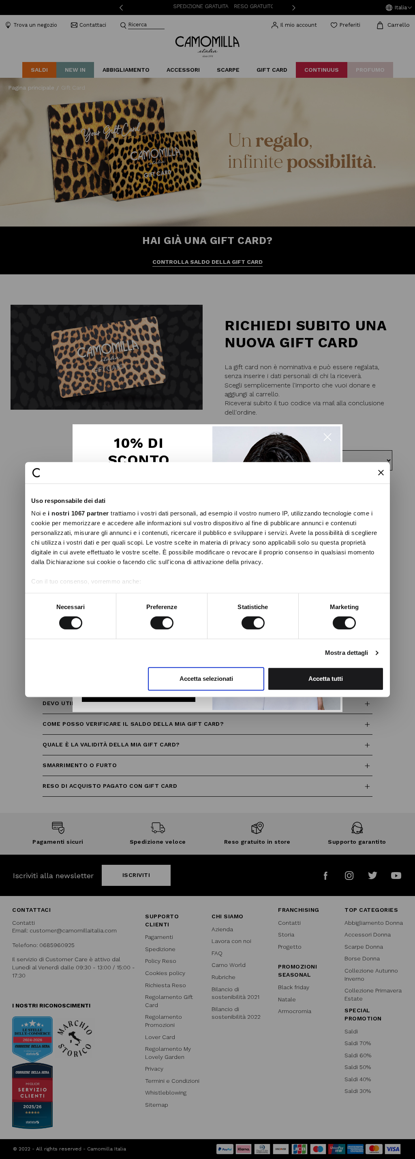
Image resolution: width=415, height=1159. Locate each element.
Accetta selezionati (206, 678)
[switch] (161, 622)
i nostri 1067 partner (78, 513)
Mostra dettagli (346, 652)
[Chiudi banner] (381, 472)
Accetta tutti (325, 678)
